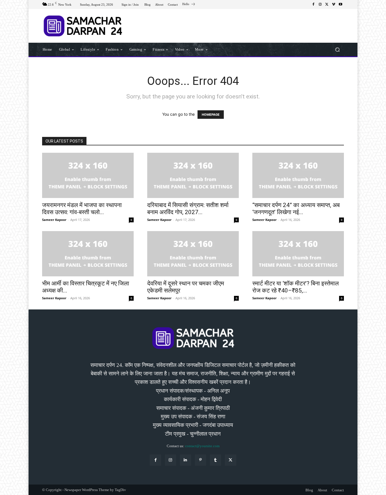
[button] (337, 49)
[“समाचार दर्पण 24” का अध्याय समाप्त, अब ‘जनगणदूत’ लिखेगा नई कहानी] (298, 175)
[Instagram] (320, 4)
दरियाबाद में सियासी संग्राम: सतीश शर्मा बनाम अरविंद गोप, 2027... (188, 209)
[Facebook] (313, 4)
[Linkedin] (185, 460)
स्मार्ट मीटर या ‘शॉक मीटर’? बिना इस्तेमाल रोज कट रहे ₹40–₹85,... (295, 287)
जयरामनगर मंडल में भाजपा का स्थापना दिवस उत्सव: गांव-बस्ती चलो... (82, 209)
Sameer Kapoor (54, 220)
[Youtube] (340, 4)
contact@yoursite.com (202, 446)
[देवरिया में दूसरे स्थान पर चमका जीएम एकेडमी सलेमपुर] (193, 253)
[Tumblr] (215, 460)
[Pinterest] (200, 460)
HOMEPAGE (211, 115)
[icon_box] (189, 5)
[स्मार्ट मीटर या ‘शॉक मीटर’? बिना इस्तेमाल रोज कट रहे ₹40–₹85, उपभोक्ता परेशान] (298, 253)
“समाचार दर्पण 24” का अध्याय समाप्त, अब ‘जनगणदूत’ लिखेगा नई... (296, 209)
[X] (327, 4)
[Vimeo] (333, 4)
